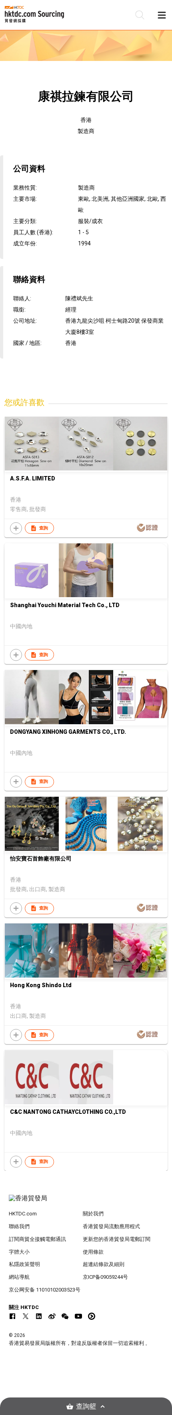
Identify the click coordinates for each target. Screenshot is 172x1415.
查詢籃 (86, 1406)
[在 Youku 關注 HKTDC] (91, 1316)
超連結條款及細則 (103, 1264)
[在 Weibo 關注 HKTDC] (52, 1316)
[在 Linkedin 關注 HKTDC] (38, 1316)
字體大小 (19, 1252)
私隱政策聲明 (24, 1264)
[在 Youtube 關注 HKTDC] (78, 1316)
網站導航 (19, 1277)
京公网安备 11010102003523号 (44, 1290)
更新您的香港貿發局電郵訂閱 (116, 1239)
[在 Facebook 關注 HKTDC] (12, 1316)
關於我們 (93, 1214)
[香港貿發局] (86, 1202)
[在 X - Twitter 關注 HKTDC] (25, 1316)
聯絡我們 (19, 1226)
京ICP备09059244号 (105, 1277)
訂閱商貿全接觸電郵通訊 (37, 1239)
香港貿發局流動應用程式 (111, 1226)
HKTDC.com (23, 1214)
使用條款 (93, 1252)
